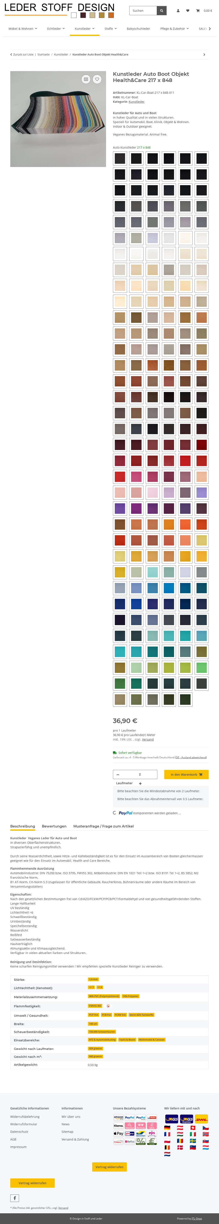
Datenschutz (19, 1132)
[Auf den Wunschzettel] (97, 79)
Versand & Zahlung (75, 1139)
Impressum (18, 1147)
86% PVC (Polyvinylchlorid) (104, 996)
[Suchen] (162, 10)
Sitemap (67, 1132)
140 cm (93, 1023)
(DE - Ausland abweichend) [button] (191, 757)
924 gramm (95, 1048)
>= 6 (100, 987)
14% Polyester (130, 996)
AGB (13, 1139)
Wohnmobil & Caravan (151, 1039)
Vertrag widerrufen (109, 1167)
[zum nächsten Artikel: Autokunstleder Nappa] (204, 54)
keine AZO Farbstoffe (141, 1014)
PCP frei (93, 1014)
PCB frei (106, 1014)
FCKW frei (120, 1014)
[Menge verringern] (118, 774)
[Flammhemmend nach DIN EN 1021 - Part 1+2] (108, 1005)
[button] (178, 10)
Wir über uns (71, 1117)
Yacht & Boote (127, 1039)
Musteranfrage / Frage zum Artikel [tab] (103, 826)
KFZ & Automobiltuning (102, 1039)
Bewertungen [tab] (54, 826)
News (66, 1124)
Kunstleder (137, 102)
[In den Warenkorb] (13, 68)
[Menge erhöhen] (140, 783)
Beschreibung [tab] (22, 826)
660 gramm (95, 1056)
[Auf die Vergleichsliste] (86, 79)
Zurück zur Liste (23, 54)
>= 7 (91, 987)
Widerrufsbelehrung (25, 1117)
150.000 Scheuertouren (102, 1031)
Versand (148, 739)
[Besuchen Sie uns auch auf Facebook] (14, 1198)
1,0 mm (93, 979)
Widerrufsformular (23, 1124)
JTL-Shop (197, 1218)
